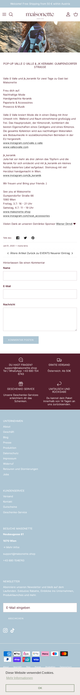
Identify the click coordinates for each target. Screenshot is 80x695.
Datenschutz (10, 453)
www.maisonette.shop (16, 211)
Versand (8, 496)
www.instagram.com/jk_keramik (22, 175)
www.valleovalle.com (15, 147)
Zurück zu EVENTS (38, 253)
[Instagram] (5, 630)
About (6, 426)
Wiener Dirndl (64, 223)
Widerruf (8, 463)
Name (6, 267)
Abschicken (15, 618)
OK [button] (40, 688)
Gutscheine (10, 506)
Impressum (9, 458)
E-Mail (7, 286)
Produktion (9, 447)
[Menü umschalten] (4, 14)
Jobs (6, 474)
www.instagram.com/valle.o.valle (23, 143)
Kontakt (7, 501)
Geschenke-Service (15, 512)
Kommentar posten (21, 340)
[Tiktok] (12, 630)
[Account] (67, 14)
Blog (5, 437)
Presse (7, 442)
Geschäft (8, 431)
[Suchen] (13, 14)
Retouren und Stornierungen (20, 468)
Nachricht (9, 304)
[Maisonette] (40, 14)
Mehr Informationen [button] (19, 678)
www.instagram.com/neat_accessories (26, 215)
